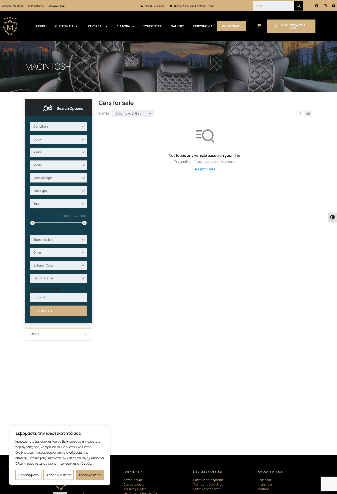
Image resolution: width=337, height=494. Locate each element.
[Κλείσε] (88, 460)
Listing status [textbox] (43, 278)
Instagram (265, 484)
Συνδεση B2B (56, 5)
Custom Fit (64, 26)
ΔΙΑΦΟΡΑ (123, 26)
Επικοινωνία (36, 5)
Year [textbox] (36, 203)
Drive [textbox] (37, 252)
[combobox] (58, 126)
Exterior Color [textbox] (43, 265)
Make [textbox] (37, 152)
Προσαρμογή (28, 475)
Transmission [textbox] (42, 239)
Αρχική (40, 26)
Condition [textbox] (40, 126)
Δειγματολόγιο (134, 484)
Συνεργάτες (152, 26)
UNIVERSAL (95, 26)
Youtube (264, 489)
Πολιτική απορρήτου (207, 489)
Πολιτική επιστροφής (208, 480)
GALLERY (177, 26)
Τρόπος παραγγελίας (208, 484)
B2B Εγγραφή (231, 26)
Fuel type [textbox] (40, 190)
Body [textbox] (37, 139)
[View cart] (259, 26)
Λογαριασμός (133, 480)
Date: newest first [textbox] (128, 113)
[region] (59, 455)
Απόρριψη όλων (58, 475)
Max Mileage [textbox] (42, 178)
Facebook (264, 480)
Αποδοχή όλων (90, 475)
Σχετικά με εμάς (12, 5)
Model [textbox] (37, 165)
